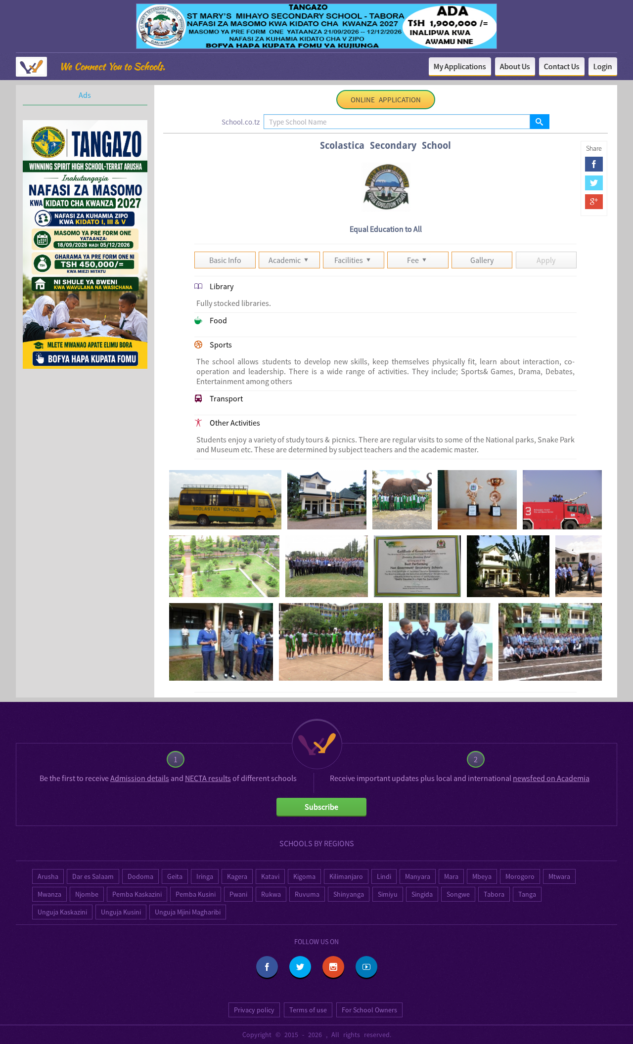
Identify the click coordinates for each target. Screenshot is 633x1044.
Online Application (386, 99)
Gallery (482, 260)
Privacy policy (254, 1009)
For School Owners (369, 1009)
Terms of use (308, 1009)
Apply (546, 260)
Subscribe (321, 807)
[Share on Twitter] (594, 182)
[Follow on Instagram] (333, 967)
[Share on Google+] (594, 201)
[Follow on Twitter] (300, 967)
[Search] (539, 121)
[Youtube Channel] (366, 967)
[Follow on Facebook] (267, 967)
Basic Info (225, 260)
